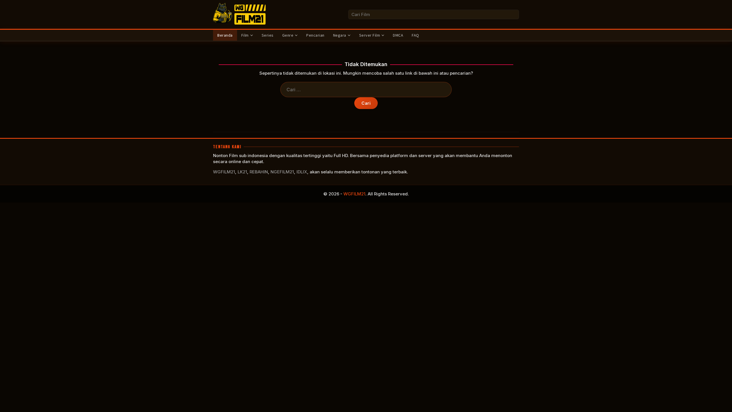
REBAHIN (259, 172)
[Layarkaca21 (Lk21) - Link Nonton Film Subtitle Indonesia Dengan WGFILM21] (240, 14)
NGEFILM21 (282, 172)
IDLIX (302, 172)
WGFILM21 (224, 172)
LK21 (242, 172)
